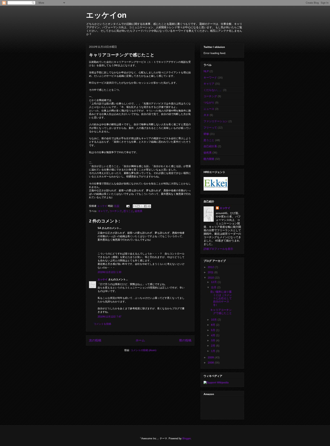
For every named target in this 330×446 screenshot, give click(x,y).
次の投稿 (95, 340)
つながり (209, 102)
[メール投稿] (127, 205)
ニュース (209, 108)
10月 (214, 319)
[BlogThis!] (138, 206)
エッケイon (106, 15)
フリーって (210, 127)
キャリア (103, 211)
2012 (211, 267)
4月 (213, 335)
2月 (213, 345)
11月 (214, 287)
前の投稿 (185, 340)
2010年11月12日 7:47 (109, 316)
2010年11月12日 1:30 (109, 272)
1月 (213, 350)
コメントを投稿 (102, 323)
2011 (211, 272)
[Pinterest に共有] (149, 206)
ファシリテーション (216, 121)
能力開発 (209, 158)
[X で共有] (142, 206)
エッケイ (103, 279)
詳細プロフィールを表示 (218, 248)
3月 (213, 340)
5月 (213, 330)
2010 (211, 277)
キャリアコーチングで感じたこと (221, 311)
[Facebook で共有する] (145, 206)
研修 (206, 133)
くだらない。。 (213, 89)
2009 (211, 357)
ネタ (206, 114)
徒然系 (138, 211)
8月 (213, 324)
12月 (214, 282)
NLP (206, 71)
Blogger (186, 438)
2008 (211, 362)
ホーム (140, 340)
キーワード (210, 77)
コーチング (115, 211)
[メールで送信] (135, 206)
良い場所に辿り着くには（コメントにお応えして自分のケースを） (221, 298)
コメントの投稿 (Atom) (143, 350)
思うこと (128, 211)
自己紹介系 (210, 146)
